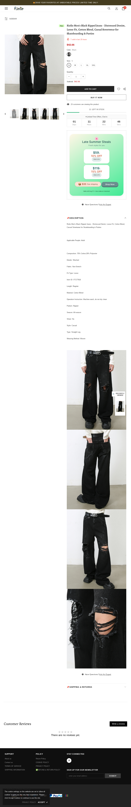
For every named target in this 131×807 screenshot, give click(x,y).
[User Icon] (116, 8)
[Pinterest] (69, 760)
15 (72, 104)
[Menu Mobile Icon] (6, 8)
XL (87, 65)
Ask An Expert (105, 205)
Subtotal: (70, 82)
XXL (93, 65)
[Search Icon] (109, 8)
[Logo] (18, 8)
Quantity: (70, 72)
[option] (34, 64)
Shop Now (109, 184)
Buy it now (96, 98)
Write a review (118, 724)
